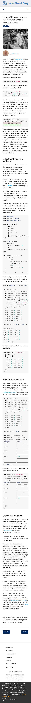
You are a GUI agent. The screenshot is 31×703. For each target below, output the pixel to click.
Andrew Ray (14, 53)
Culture (8, 660)
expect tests (15, 600)
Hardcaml (9, 186)
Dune (26, 604)
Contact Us (9, 667)
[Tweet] (6, 26)
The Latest (9, 657)
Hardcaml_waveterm (9, 392)
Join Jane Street (11, 664)
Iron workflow (7, 530)
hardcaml (24, 600)
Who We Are (9, 647)
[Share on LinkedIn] (8, 26)
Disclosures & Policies (15, 671)
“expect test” (18, 59)
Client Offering (10, 654)
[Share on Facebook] (4, 26)
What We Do (9, 650)
